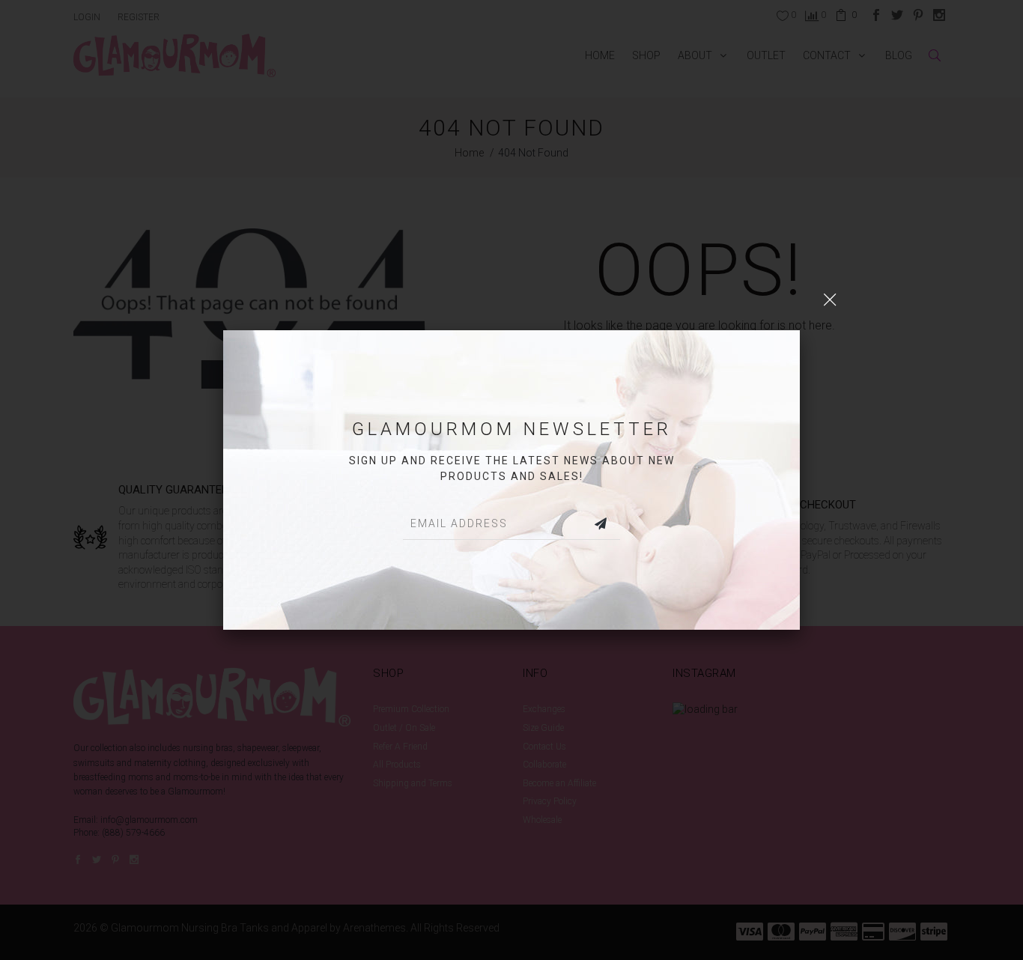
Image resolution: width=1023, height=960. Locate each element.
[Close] (830, 300)
